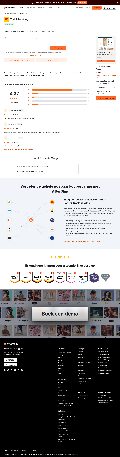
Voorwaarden (15, 450)
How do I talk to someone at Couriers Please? (30, 171)
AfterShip (6, 13)
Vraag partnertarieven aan (106, 98)
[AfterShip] (10, 8)
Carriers (13, 13)
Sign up (88, 7)
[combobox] (106, 87)
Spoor (59, 48)
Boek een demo (60, 314)
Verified (21, 110)
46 (89, 90)
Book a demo (96, 7)
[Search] (77, 8)
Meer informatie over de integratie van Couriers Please (82, 241)
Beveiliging (25, 450)
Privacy (6, 450)
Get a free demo (106, 61)
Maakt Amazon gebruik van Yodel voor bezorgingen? (32, 166)
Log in (81, 7)
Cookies (33, 450)
